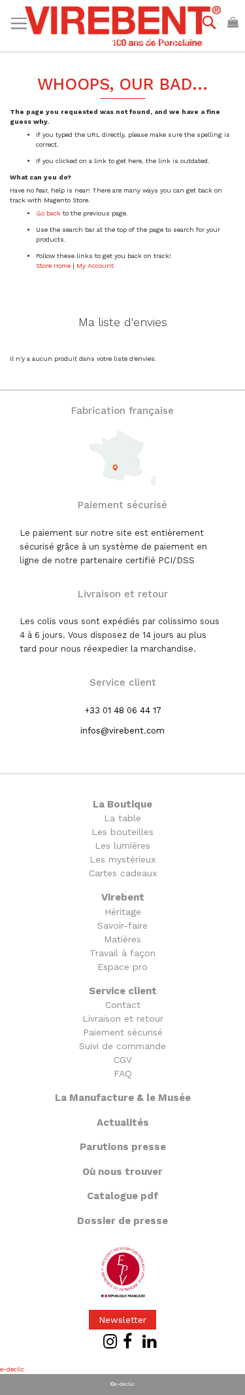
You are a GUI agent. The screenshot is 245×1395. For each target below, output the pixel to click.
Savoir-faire (122, 925)
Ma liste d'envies (86, 40)
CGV (123, 1059)
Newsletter (122, 1319)
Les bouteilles (122, 832)
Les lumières (122, 845)
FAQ (123, 1073)
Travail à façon (122, 953)
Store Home (53, 265)
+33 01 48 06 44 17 (122, 710)
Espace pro (122, 966)
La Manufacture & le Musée (123, 1098)
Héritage (123, 911)
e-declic (12, 1369)
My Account (95, 265)
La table (122, 818)
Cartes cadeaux (123, 873)
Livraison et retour (122, 1018)
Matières (122, 939)
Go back (48, 213)
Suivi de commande (122, 1046)
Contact (122, 1004)
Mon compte (160, 40)
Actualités (123, 1122)
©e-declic (122, 1384)
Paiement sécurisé (123, 1032)
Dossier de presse (122, 1221)
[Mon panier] (232, 22)
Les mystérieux (122, 859)
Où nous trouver (122, 1172)
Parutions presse (123, 1147)
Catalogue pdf (122, 1196)
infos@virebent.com (122, 730)
